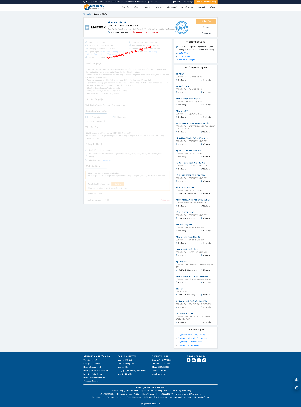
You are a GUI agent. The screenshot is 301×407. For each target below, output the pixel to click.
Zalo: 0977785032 (159, 371)
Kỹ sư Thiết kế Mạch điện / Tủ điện (190, 163)
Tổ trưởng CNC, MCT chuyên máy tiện (192, 123)
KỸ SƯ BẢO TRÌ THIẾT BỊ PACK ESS (191, 175)
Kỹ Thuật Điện (182, 262)
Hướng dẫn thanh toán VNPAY (94, 377)
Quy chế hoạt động (134, 397)
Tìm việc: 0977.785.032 (161, 364)
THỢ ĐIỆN (180, 74)
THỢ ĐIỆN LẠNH (183, 86)
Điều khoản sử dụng (201, 397)
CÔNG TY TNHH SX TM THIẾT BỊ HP (190, 228)
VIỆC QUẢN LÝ (172, 7)
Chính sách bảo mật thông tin (155, 397)
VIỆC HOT (158, 7)
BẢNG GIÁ (201, 7)
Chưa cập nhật (184, 56)
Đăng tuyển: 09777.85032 (162, 360)
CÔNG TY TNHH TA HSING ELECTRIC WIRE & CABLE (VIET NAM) (193, 318)
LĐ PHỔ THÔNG (187, 7)
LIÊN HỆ (212, 7)
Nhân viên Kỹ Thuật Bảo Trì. (187, 249)
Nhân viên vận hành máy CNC (188, 99)
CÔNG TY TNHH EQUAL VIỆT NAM (189, 102)
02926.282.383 (131, 2)
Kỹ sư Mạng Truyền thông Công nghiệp (193, 138)
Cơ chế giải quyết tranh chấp (180, 397)
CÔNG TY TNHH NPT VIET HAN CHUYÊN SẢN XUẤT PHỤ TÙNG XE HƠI (195, 127)
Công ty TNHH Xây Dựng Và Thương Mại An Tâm (194, 266)
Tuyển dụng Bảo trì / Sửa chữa (190, 342)
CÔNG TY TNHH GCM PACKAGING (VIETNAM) (193, 304)
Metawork (156, 404)
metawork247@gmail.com (191, 394)
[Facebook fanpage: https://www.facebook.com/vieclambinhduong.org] (188, 360)
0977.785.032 (115, 2)
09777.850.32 (98, 2)
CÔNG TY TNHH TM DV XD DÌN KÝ (189, 77)
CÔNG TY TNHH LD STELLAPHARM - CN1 (192, 252)
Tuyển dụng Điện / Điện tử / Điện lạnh (192, 338)
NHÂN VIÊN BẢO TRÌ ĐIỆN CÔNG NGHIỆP (193, 200)
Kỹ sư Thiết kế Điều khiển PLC (188, 150)
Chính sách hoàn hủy (91, 381)
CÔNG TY (137, 7)
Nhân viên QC (182, 111)
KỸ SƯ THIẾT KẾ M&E (185, 212)
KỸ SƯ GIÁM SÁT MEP (185, 188)
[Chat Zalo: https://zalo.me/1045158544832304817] (199, 360)
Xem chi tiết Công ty (187, 60)
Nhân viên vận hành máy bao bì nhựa (192, 276)
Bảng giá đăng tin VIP (91, 364)
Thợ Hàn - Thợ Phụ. (184, 225)
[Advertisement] (127, 222)
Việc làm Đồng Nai (125, 374)
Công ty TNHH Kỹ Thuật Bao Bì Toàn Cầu (193, 280)
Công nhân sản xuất (184, 314)
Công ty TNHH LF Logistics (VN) (123, 26)
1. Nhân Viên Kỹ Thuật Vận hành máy (191, 301)
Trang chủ (87, 14)
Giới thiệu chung (98, 397)
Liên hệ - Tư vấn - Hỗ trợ (92, 374)
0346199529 (183, 53)
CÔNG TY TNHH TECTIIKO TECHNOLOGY (191, 141)
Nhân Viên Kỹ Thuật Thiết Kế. (188, 237)
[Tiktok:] (204, 360)
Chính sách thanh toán (115, 397)
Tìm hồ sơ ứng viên (90, 360)
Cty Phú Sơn (181, 292)
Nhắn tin (207, 33)
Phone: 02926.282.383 (160, 367)
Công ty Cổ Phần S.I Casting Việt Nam (192, 203)
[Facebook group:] (194, 360)
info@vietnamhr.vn (159, 374)
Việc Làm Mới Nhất (125, 360)
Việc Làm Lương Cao (126, 364)
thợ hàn (179, 289)
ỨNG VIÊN (125, 7)
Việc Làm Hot (123, 367)
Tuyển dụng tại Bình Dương (188, 345)
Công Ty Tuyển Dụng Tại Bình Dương (132, 371)
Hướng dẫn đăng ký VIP (92, 367)
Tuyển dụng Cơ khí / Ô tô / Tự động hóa (193, 335)
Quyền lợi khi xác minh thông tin (95, 371)
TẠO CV (147, 7)
